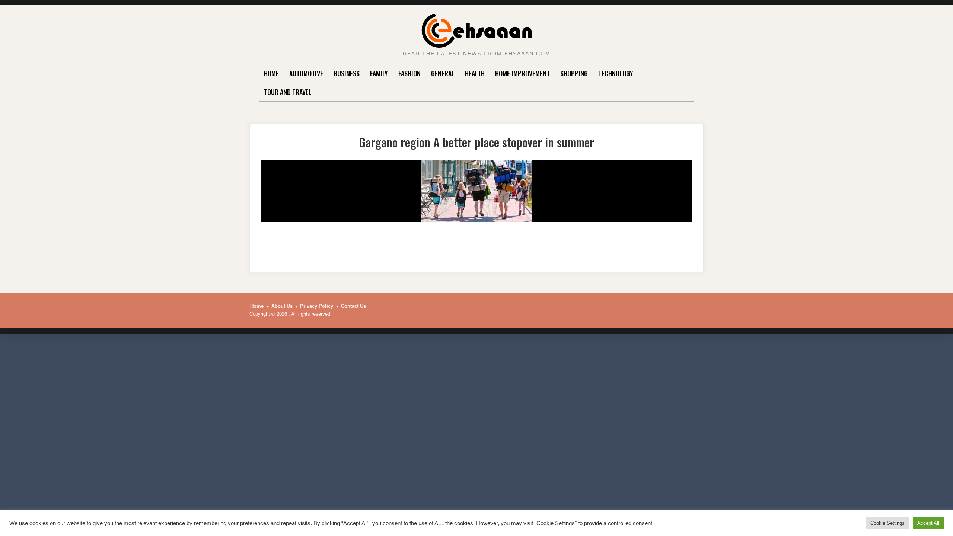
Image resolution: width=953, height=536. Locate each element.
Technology (615, 73)
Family (379, 73)
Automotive (306, 73)
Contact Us (353, 306)
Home (271, 73)
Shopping (574, 73)
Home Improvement (522, 73)
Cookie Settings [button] (887, 523)
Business (347, 73)
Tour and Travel (288, 92)
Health (475, 73)
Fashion (409, 73)
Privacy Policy (316, 306)
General (443, 73)
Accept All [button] (928, 523)
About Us (282, 306)
